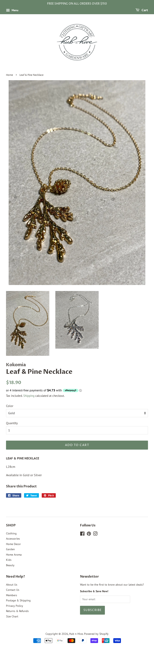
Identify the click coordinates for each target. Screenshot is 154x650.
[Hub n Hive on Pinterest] (89, 534)
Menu (14, 10)
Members (11, 595)
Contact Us (12, 590)
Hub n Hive (76, 634)
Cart (144, 10)
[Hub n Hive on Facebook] (82, 534)
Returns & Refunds (17, 611)
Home (9, 75)
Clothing (11, 533)
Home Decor (13, 544)
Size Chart (12, 616)
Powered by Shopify (96, 634)
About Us (11, 584)
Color (9, 406)
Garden (10, 549)
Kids (8, 560)
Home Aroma (14, 554)
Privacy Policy (14, 606)
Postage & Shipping (18, 600)
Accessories (13, 538)
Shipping (28, 396)
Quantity (12, 423)
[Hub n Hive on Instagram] (95, 534)
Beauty (10, 565)
